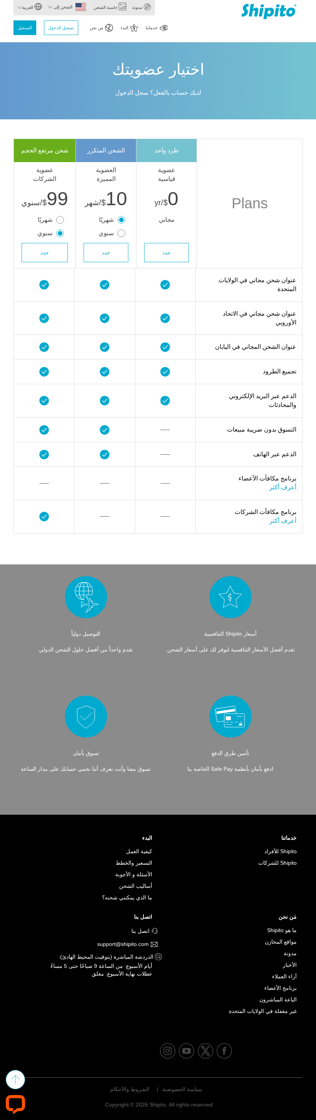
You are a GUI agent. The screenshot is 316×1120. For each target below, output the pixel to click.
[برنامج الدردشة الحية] (15, 1104)
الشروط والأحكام (129, 1089)
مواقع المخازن (281, 942)
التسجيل (25, 27)
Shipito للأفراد (280, 851)
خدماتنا (152, 27)
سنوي (106, 233)
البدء (124, 27)
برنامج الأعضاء (280, 988)
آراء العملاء (284, 976)
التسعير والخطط (134, 863)
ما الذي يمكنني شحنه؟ (127, 897)
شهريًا (106, 219)
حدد (166, 252)
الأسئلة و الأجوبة (133, 874)
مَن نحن (96, 27)
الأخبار (290, 965)
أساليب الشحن (135, 886)
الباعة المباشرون (278, 999)
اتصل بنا (143, 917)
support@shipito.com (123, 944)
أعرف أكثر (282, 487)
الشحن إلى (62, 7)
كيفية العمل (139, 851)
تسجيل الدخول (61, 27)
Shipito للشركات (277, 863)
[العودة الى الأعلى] (15, 1079)
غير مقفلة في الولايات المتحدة (263, 1011)
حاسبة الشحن (106, 7)
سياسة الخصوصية (182, 1089)
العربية (28, 7)
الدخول (124, 92)
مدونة (137, 7)
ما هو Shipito (282, 930)
